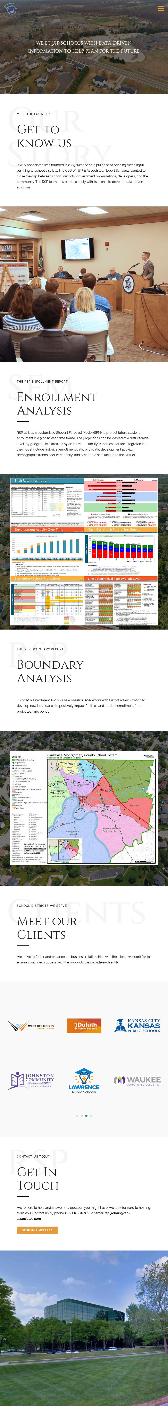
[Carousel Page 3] (86, 1116)
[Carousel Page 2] (82, 1116)
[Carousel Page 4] (91, 1116)
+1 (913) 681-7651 (78, 1213)
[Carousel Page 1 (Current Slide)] (77, 1116)
